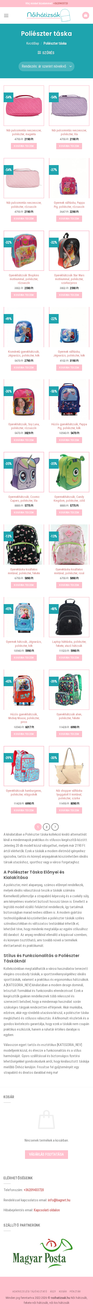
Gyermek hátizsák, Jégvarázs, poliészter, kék (24, 643)
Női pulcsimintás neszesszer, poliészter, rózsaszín (23, 204)
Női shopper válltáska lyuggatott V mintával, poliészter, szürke (69, 794)
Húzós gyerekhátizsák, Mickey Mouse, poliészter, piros (24, 718)
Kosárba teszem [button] (24, 146)
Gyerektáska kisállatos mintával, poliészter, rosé (69, 571)
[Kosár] (85, 15)
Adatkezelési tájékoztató (29, 1291)
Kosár (63, 1291)
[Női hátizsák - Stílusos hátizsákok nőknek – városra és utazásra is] (46, 15)
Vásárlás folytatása (46, 1154)
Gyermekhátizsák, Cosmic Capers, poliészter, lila (24, 498)
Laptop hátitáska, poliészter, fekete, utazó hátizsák (69, 643)
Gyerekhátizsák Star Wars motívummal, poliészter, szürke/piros (69, 279)
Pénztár (75, 1291)
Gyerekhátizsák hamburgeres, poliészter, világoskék (24, 792)
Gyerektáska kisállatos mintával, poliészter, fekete (24, 571)
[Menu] (6, 15)
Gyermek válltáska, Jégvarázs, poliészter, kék (69, 353)
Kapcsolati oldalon (47, 1210)
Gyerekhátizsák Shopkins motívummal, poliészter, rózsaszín (24, 279)
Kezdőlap (32, 43)
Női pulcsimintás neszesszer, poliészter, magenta (23, 132)
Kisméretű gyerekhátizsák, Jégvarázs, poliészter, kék (24, 353)
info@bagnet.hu (59, 1200)
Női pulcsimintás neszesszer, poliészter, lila (69, 132)
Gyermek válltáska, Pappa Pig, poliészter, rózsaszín (69, 204)
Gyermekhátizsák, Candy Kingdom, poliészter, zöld (69, 498)
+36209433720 (60, 3)
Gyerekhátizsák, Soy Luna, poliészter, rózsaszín (24, 426)
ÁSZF (53, 1291)
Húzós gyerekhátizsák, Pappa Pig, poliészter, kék (69, 426)
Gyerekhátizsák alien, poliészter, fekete (69, 716)
